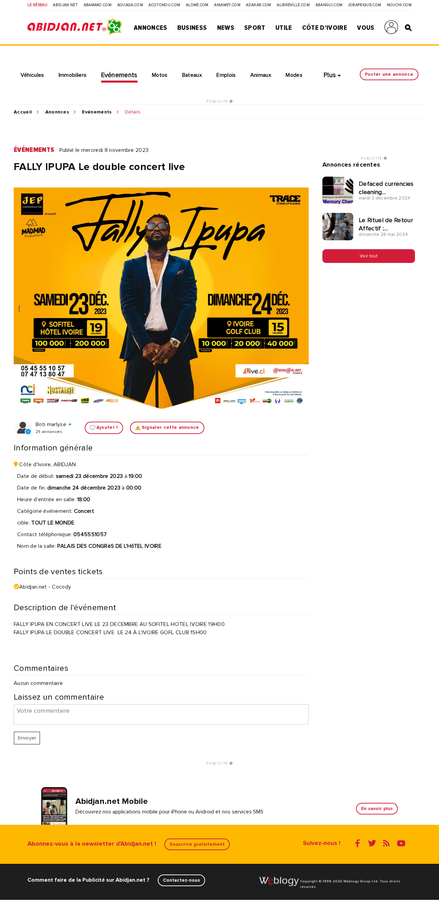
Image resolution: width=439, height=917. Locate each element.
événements (34, 150)
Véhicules (32, 75)
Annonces (150, 28)
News (225, 28)
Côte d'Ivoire (324, 28)
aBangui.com (329, 5)
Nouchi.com (399, 5)
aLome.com (197, 5)
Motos (160, 75)
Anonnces (57, 112)
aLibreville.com (293, 5)
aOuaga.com (130, 5)
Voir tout (369, 255)
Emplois (226, 75)
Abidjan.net (65, 5)
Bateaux (192, 75)
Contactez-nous (181, 880)
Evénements (119, 75)
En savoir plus (377, 808)
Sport (254, 28)
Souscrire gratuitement (197, 844)
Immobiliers (73, 75)
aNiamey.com (227, 5)
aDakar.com (258, 5)
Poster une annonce (389, 74)
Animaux (260, 75)
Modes (294, 75)
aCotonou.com (164, 5)
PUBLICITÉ (217, 101)
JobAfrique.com (364, 5)
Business (192, 28)
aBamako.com (98, 5)
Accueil (23, 112)
